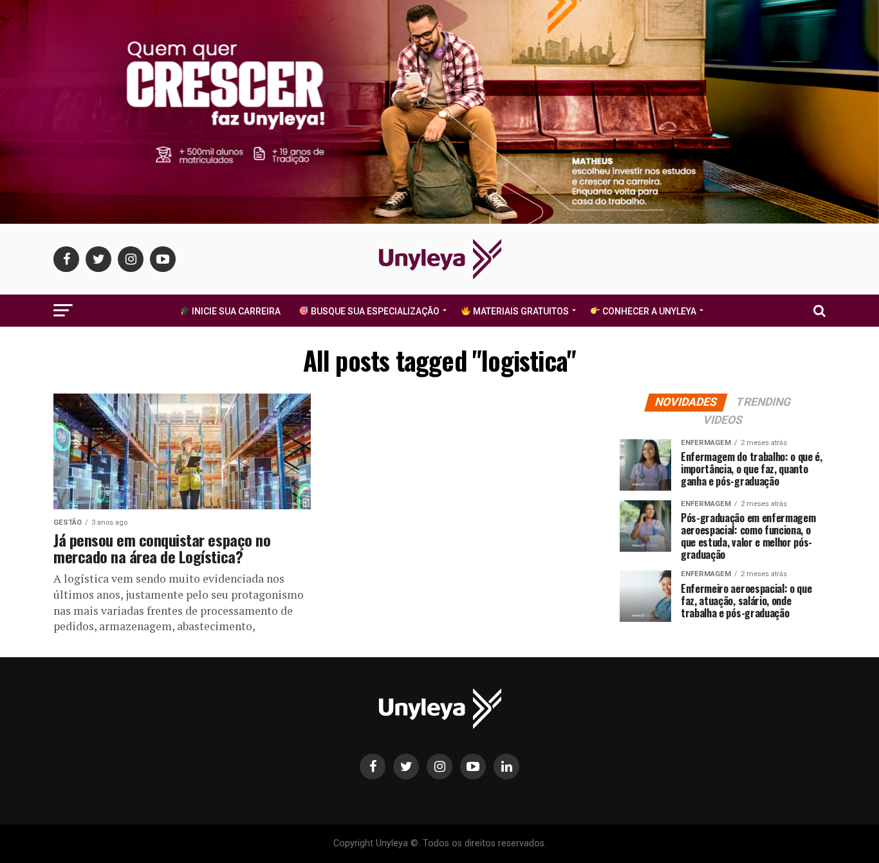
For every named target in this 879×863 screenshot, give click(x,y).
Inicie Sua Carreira (235, 311)
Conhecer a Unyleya (648, 311)
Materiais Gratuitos (520, 311)
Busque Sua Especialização (374, 311)
